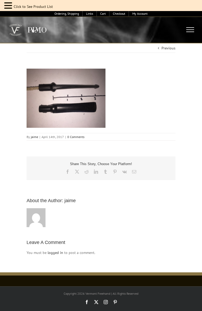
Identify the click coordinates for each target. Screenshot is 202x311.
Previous (168, 48)
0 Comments (75, 137)
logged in (55, 252)
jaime (34, 137)
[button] (9, 5)
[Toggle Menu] (190, 29)
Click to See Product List (33, 6)
